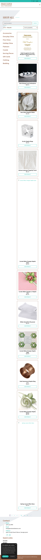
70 (24, 515)
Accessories (7, 33)
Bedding (6, 63)
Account (5, 540)
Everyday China (8, 36)
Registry (5, 542)
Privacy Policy (4, 554)
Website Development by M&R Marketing (29, 556)
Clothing (6, 60)
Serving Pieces (8, 53)
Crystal (5, 50)
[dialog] (9, 551)
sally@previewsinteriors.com (13, 528)
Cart (34, 1)
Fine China (6, 40)
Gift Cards (6, 57)
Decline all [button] (12, 556)
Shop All (9, 27)
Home (4, 27)
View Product (27, 58)
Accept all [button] (5, 556)
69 (21, 515)
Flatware (6, 47)
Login (37, 1)
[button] (39, 4)
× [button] (15, 544)
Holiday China (8, 43)
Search (35, 23)
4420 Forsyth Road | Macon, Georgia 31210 (17, 532)
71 (27, 515)
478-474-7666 (9, 524)
